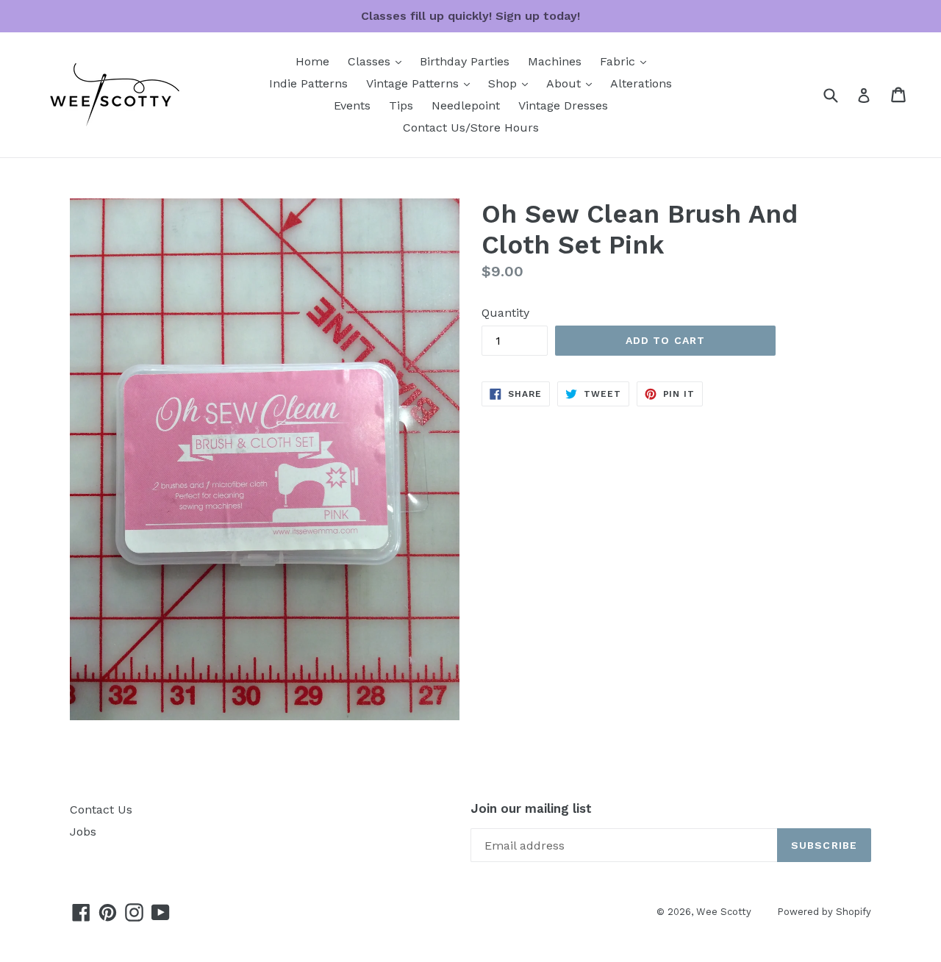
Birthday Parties (464, 61)
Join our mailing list (531, 808)
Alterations (641, 83)
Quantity (505, 313)
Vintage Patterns (421, 83)
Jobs (83, 832)
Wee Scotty (723, 911)
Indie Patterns (308, 83)
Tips (401, 105)
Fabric (627, 61)
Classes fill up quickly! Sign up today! (470, 16)
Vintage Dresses (563, 105)
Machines (555, 61)
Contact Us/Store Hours (471, 127)
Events (352, 105)
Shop (511, 83)
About (572, 83)
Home (312, 61)
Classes (378, 61)
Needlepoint (466, 105)
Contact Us (101, 809)
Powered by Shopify (824, 911)
